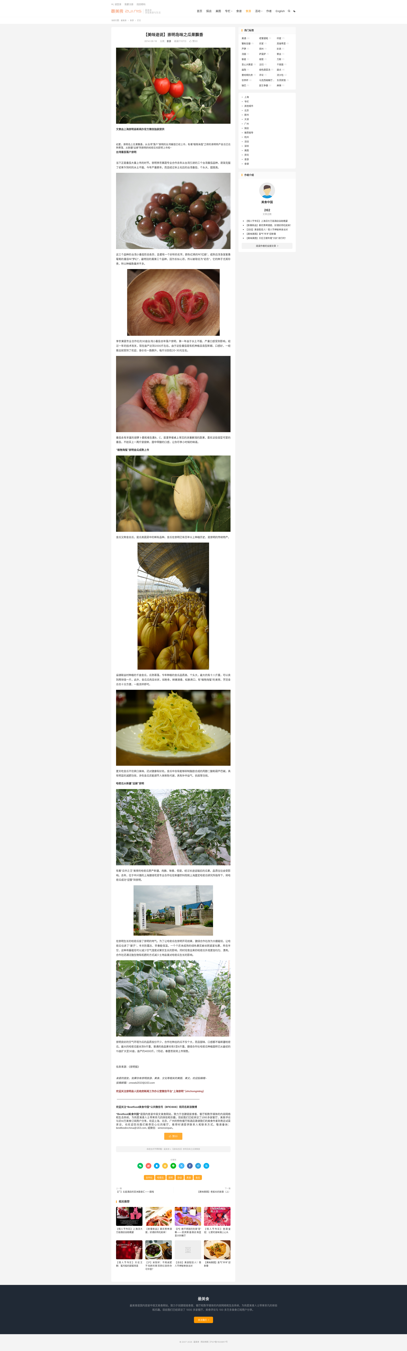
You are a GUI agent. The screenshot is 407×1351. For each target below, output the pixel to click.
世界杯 (247, 80)
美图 (218, 11)
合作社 (149, 1177)
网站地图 (204, 1342)
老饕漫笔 (265, 38)
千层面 (281, 64)
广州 (246, 123)
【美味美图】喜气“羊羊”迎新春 (260, 233)
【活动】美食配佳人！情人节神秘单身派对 (266, 229)
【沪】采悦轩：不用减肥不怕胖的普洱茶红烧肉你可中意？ (158, 1265)
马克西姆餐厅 (267, 80)
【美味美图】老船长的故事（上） (214, 1191)
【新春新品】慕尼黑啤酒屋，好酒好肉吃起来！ (268, 225)
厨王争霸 (265, 85)
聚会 (280, 54)
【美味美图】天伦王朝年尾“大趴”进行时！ (266, 238)
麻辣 (280, 85)
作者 (269, 11)
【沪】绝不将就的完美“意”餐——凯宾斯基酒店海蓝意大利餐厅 (188, 1232)
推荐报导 (248, 132)
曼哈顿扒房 (249, 75)
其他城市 (248, 106)
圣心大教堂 (249, 64)
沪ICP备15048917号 (219, 1342)
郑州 (263, 48)
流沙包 (282, 75)
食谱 (239, 11)
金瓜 (198, 1177)
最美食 (126, 11)
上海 (246, 97)
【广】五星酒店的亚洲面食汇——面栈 (135, 1191)
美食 (188, 1177)
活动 (246, 141)
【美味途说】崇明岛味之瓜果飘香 (173, 34)
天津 (246, 119)
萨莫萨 (264, 54)
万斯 (280, 59)
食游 (248, 11)
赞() (193, 41)
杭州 (246, 137)
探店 (209, 11)
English (280, 11)
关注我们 (203, 1319)
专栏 (246, 101)
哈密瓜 (160, 1177)
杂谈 (179, 1177)
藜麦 (245, 59)
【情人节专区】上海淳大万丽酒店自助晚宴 (266, 221)
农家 (263, 43)
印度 (280, 38)
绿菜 (263, 59)
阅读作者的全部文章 (267, 245)
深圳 (246, 146)
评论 (263, 75)
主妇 (263, 64)
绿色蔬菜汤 (266, 69)
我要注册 (128, 4)
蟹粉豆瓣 (248, 43)
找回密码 (141, 4)
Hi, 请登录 (116, 4)
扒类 (280, 48)
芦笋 (245, 48)
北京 (246, 110)
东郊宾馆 (283, 80)
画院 (245, 69)
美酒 (245, 38)
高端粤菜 (283, 43)
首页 (199, 11)
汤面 (245, 54)
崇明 (170, 1177)
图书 (246, 114)
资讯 (246, 154)
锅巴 (245, 85)
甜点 (281, 69)
